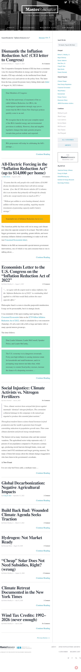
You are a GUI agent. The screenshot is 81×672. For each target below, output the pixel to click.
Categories (27, 28)
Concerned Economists (10, 317)
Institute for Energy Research (66, 180)
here (41, 219)
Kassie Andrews (62, 60)
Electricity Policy (62, 100)
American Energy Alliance (65, 170)
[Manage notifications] (76, 667)
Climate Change (62, 81)
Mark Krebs (6, 177)
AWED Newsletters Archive (65, 103)
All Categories (68, 140)
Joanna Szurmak (62, 72)
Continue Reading (43, 154)
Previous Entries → (43, 638)
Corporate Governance (64, 87)
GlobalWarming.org (63, 176)
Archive (68, 145)
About (11, 28)
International (61, 94)
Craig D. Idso (7, 495)
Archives (68, 28)
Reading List (48, 28)
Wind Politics (61, 91)
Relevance (42, 38)
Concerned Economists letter (15, 240)
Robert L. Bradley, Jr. (64, 54)
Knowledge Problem (63, 183)
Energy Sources (62, 97)
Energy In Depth (62, 173)
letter (47, 82)
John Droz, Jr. (61, 63)
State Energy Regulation (64, 84)
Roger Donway (62, 57)
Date (47, 38)
